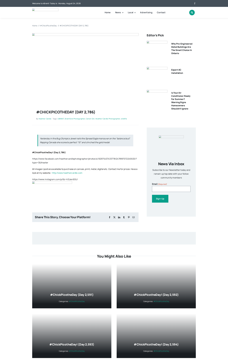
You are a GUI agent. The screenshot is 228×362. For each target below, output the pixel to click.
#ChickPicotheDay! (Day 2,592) (156, 295)
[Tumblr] (124, 217)
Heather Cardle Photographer (107, 118)
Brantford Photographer (75, 118)
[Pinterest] (128, 217)
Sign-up (160, 198)
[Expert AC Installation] (157, 68)
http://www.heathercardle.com (67, 172)
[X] (114, 217)
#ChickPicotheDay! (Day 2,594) (156, 344)
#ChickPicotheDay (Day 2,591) (72, 295)
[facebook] (195, 3)
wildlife (124, 118)
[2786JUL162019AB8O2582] (85, 34)
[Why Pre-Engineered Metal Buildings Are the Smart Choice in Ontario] (157, 42)
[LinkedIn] (119, 217)
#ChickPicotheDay (42, 152)
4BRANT (61, 118)
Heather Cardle (45, 118)
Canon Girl (90, 118)
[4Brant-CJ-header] (45, 9)
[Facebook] (109, 217)
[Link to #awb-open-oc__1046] (192, 12)
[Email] (133, 217)
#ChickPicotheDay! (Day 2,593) (71, 344)
